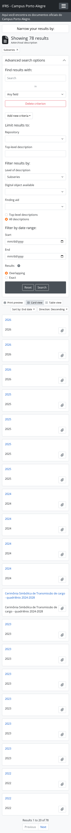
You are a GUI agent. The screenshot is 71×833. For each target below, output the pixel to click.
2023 (8, 624)
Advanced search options (25, 60)
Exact (12, 278)
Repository (12, 132)
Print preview (15, 302)
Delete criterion (35, 104)
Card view (36, 302)
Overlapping (17, 273)
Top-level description (18, 147)
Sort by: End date (22, 309)
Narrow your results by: (35, 28)
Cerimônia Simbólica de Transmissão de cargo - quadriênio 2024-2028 (35, 595)
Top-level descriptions (23, 215)
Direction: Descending (52, 309)
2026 (8, 320)
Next (43, 827)
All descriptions (19, 219)
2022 (8, 773)
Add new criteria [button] (17, 116)
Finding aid (12, 200)
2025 (8, 394)
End (7, 250)
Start (8, 235)
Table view (54, 302)
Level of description (17, 170)
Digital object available (19, 185)
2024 (8, 494)
